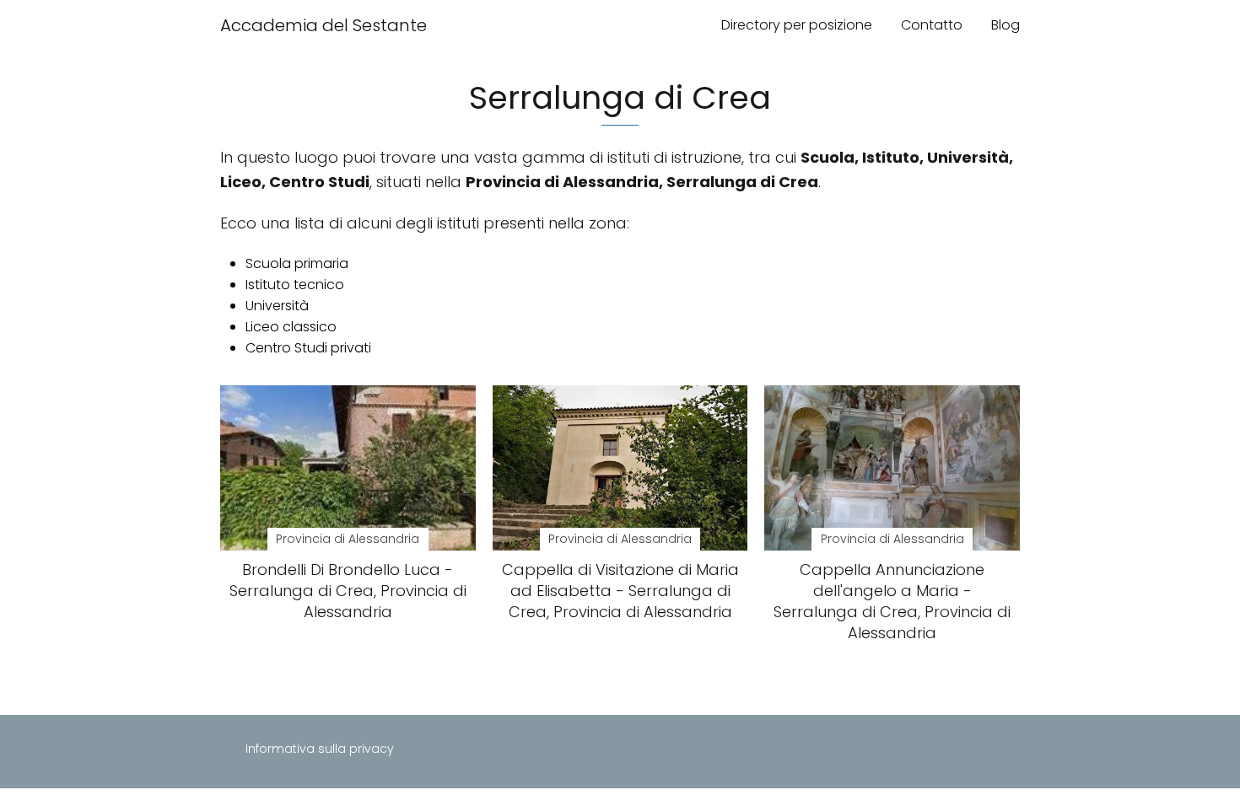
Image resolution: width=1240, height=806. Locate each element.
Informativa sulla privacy (319, 748)
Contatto (931, 25)
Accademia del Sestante (323, 25)
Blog (1005, 25)
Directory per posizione (796, 25)
